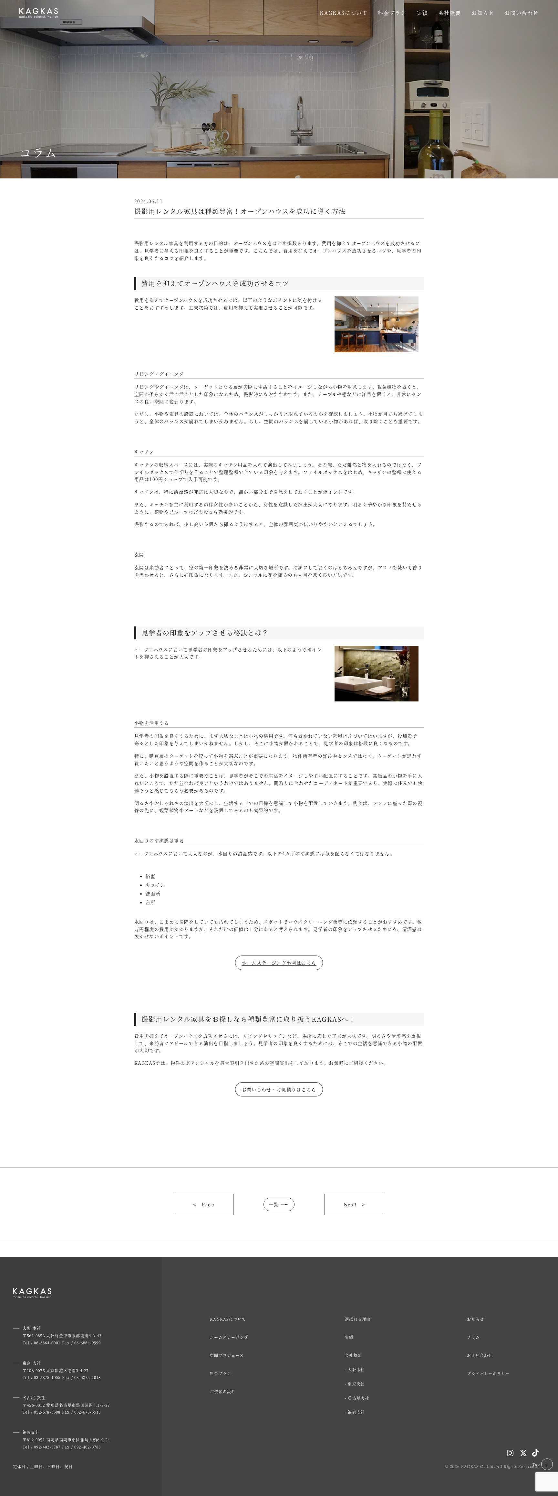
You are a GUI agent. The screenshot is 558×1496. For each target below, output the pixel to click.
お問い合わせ (521, 12)
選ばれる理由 (357, 1319)
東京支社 (356, 1383)
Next (350, 1204)
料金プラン (392, 12)
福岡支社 (356, 1412)
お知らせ (482, 12)
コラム (473, 1337)
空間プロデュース (227, 1355)
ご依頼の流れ (222, 1391)
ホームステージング (229, 1337)
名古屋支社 (358, 1398)
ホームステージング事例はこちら (279, 962)
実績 (422, 12)
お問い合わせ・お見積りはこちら (279, 1089)
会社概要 (450, 12)
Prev (208, 1204)
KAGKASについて (343, 12)
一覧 (274, 1204)
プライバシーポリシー (488, 1373)
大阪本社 (356, 1369)
